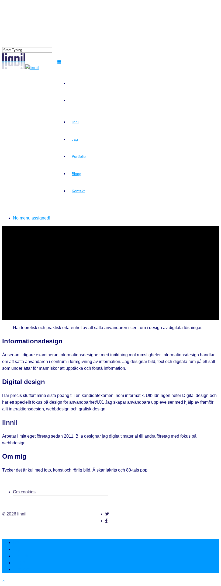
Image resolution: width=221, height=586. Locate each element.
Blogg (76, 174)
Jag (75, 139)
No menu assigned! (31, 218)
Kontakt (78, 191)
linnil (75, 122)
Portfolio (79, 156)
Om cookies (24, 492)
